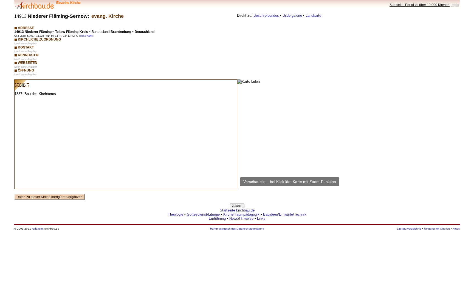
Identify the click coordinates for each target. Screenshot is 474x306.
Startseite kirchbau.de (237, 210)
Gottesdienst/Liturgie (203, 214)
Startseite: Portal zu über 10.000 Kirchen (420, 5)
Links (261, 218)
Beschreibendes (266, 15)
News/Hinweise (241, 218)
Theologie (175, 214)
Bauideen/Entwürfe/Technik (284, 214)
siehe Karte (86, 36)
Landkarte (313, 15)
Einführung (217, 218)
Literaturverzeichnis (409, 228)
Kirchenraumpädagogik (241, 214)
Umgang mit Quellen (437, 228)
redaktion (38, 228)
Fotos (456, 228)
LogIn (454, 5)
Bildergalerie (292, 15)
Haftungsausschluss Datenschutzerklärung (237, 228)
